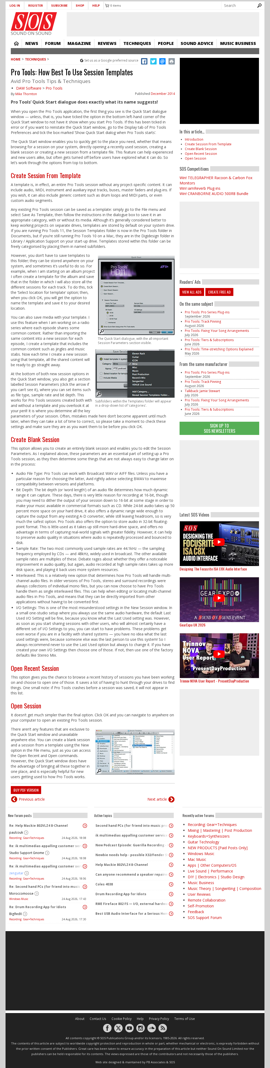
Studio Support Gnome (26, 853)
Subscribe (59, 5)
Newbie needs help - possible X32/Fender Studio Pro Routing (132, 855)
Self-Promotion (201, 905)
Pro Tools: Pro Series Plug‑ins (207, 312)
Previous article (32, 799)
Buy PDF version (25, 790)
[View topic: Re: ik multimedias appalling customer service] (85, 846)
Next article (157, 799)
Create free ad (219, 292)
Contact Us (98, 1018)
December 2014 (163, 93)
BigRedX (15, 914)
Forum (53, 43)
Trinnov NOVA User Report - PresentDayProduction (214, 681)
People (166, 43)
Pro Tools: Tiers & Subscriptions (209, 340)
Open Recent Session (35, 668)
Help (96, 5)
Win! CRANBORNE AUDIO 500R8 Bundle (214, 193)
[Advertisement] (219, 473)
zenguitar (16, 873)
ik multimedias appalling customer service (131, 835)
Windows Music (18, 899)
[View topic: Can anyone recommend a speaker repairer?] (171, 874)
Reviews (107, 43)
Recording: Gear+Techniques (26, 838)
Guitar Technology (203, 841)
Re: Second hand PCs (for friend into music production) (46, 886)
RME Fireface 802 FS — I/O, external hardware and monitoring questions (132, 904)
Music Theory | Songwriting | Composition (224, 888)
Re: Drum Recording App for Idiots (37, 907)
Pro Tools (54, 88)
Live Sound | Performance (210, 871)
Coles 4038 (104, 884)
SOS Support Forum (205, 917)
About (79, 1018)
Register (35, 5)
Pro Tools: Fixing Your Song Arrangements (217, 330)
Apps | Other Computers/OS (212, 865)
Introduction (194, 139)
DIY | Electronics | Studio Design (216, 876)
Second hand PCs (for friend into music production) (132, 825)
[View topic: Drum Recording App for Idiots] (171, 894)
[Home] (34, 21)
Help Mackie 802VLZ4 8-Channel (121, 864)
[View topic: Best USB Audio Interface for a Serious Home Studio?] (171, 913)
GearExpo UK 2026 (192, 625)
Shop (80, 5)
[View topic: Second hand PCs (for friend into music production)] (171, 825)
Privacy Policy (159, 1018)
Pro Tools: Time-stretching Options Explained (219, 349)
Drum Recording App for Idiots (120, 894)
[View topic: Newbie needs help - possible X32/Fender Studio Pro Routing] (171, 855)
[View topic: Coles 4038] (171, 884)
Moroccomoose (21, 893)
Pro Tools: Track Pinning (203, 321)
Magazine (79, 43)
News (31, 43)
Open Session (26, 705)
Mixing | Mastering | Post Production (220, 830)
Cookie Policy (122, 1018)
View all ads (191, 292)
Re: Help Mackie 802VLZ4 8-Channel (38, 825)
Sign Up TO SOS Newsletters (219, 428)
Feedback (196, 911)
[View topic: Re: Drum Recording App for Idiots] (85, 907)
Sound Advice (197, 43)
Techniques (137, 43)
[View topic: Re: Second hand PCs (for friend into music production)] (85, 886)
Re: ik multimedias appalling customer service (46, 846)
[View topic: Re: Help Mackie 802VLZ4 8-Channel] (85, 825)
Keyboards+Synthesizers (209, 836)
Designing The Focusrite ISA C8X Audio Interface (213, 569)
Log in (14, 5)
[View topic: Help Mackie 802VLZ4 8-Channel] (171, 864)
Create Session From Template (46, 175)
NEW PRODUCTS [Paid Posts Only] (218, 847)
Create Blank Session (35, 439)
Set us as (111, 60)
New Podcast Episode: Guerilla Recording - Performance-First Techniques (132, 845)
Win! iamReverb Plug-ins (200, 188)
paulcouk (16, 832)
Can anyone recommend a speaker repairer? (132, 874)
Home (16, 43)
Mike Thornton (26, 94)
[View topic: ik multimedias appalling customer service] (171, 835)
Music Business (238, 43)
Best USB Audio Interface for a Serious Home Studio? (132, 913)
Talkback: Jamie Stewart (202, 391)
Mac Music (197, 859)
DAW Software (28, 88)
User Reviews (199, 894)
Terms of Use (184, 1018)
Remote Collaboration (206, 900)
